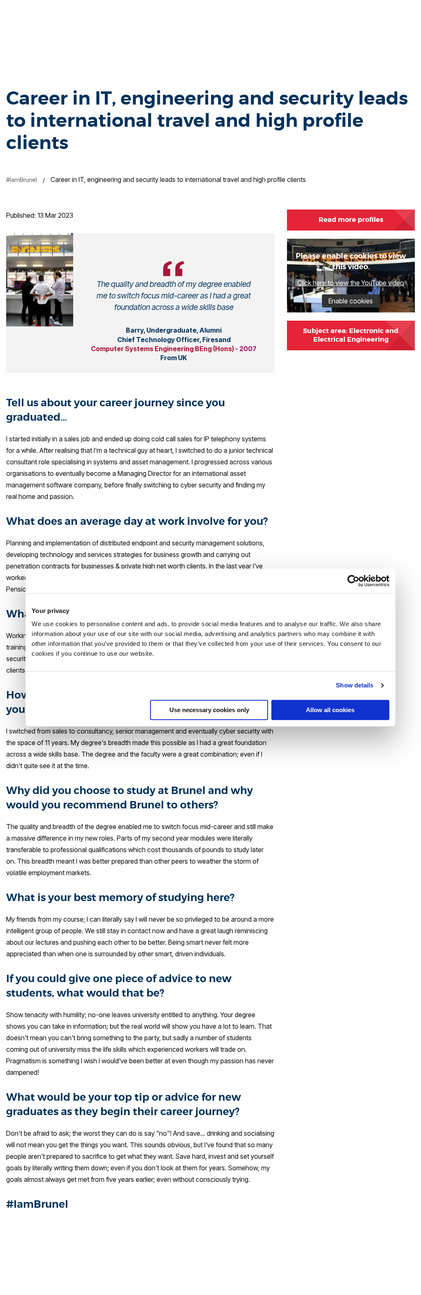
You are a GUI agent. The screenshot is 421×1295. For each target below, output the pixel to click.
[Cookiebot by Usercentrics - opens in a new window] (353, 581)
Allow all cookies (330, 709)
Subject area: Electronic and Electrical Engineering (350, 335)
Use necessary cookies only (209, 709)
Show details (354, 685)
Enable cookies (350, 301)
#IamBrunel (21, 180)
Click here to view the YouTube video (350, 283)
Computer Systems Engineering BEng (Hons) (162, 349)
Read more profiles (351, 219)
